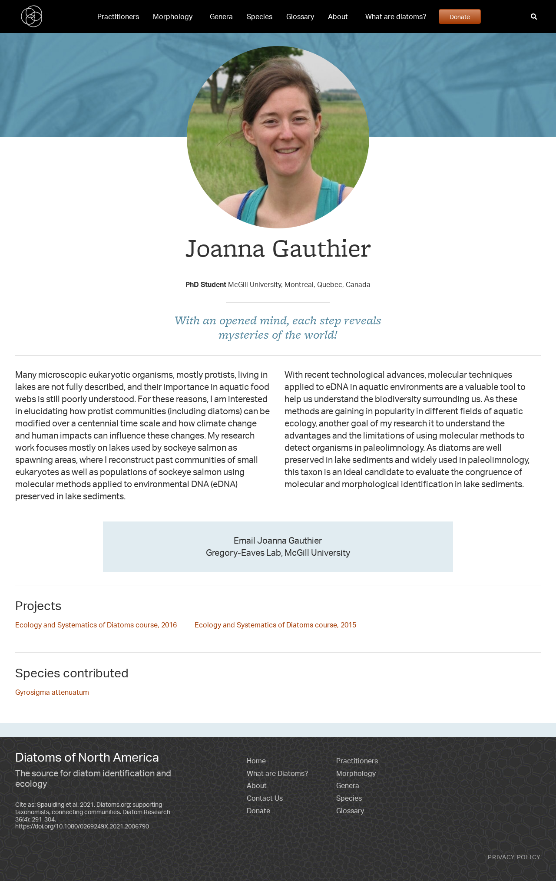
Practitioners (118, 16)
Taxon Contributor (278, 268)
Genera (221, 16)
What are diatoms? (395, 16)
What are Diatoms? (277, 773)
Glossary (300, 16)
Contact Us (265, 798)
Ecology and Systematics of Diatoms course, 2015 (275, 624)
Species (259, 16)
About (338, 16)
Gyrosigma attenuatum (52, 692)
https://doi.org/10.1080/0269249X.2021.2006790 (82, 826)
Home (256, 760)
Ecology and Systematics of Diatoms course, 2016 (96, 624)
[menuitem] (118, 16)
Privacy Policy (514, 857)
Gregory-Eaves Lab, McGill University (278, 552)
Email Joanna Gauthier (278, 540)
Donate (460, 16)
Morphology (172, 16)
